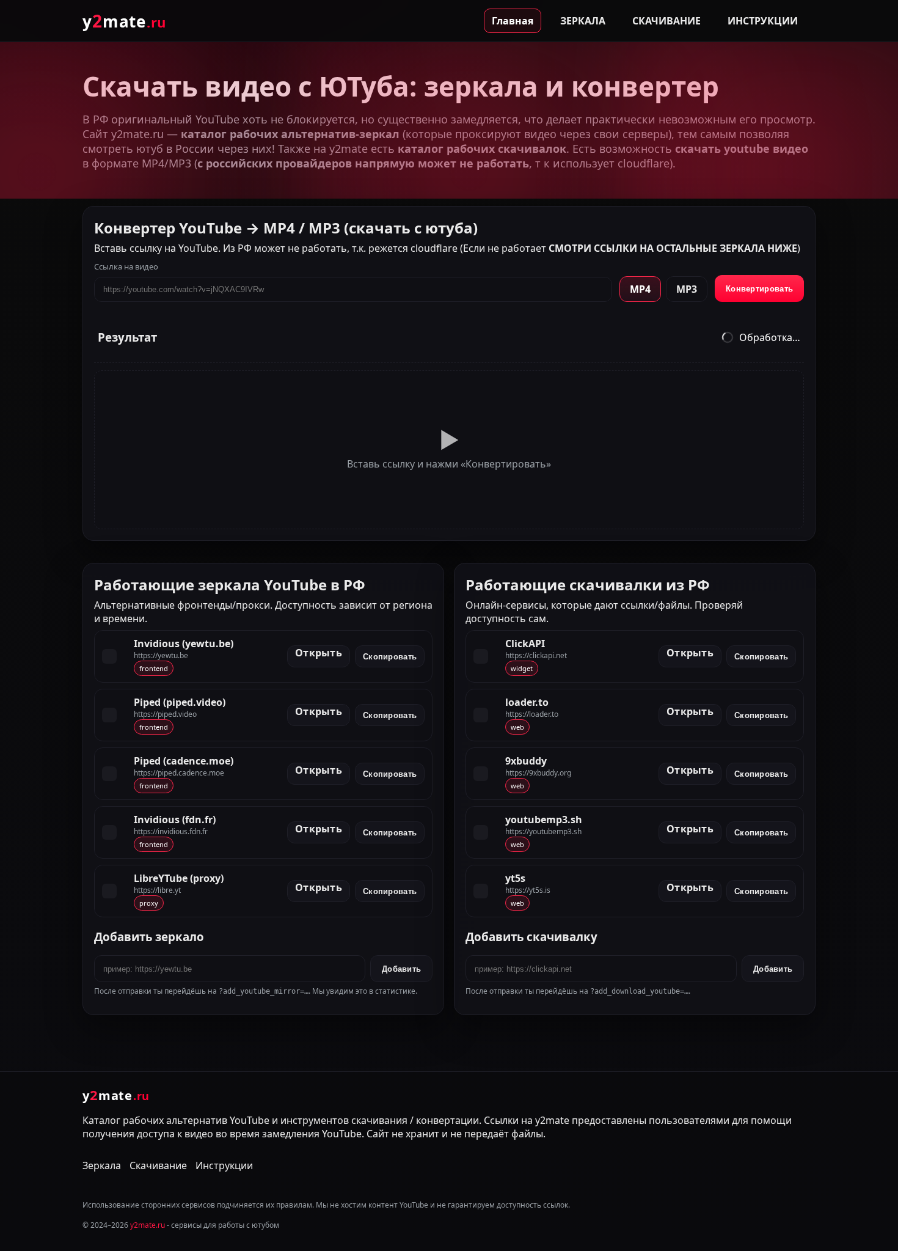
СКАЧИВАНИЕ (666, 21)
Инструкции (224, 1165)
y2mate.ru (147, 1225)
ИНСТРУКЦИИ (763, 21)
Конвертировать (759, 288)
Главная (512, 21)
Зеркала (101, 1165)
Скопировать (390, 656)
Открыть (318, 652)
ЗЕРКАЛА (582, 21)
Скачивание (158, 1165)
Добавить (401, 969)
